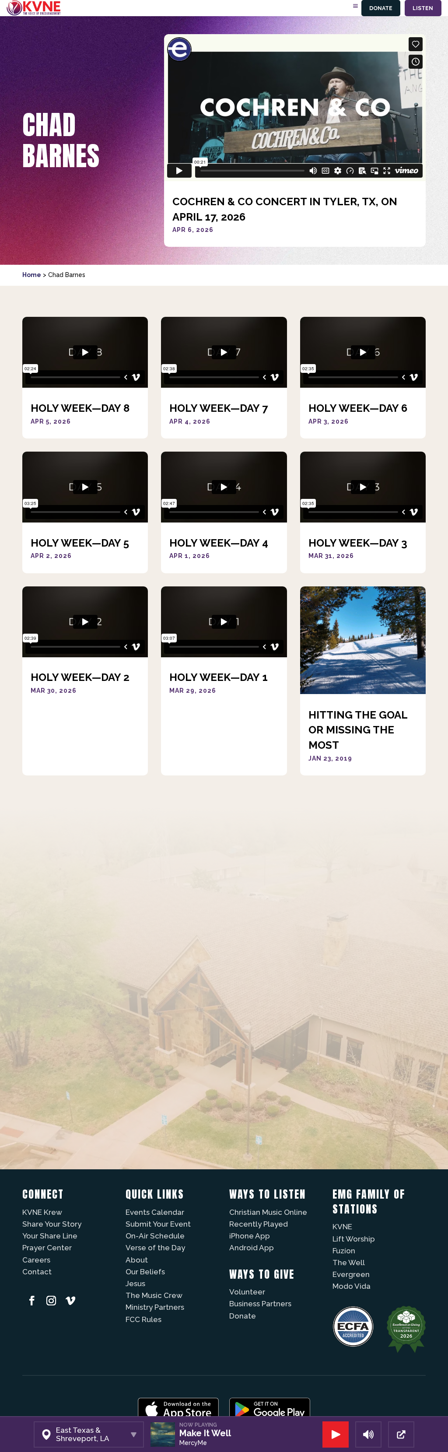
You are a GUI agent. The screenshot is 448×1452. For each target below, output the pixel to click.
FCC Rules (143, 1319)
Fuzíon (343, 1250)
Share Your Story (51, 1224)
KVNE (342, 1226)
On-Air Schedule (155, 1235)
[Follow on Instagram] (51, 1300)
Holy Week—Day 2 (80, 677)
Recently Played (258, 1224)
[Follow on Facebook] (32, 1300)
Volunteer (247, 1291)
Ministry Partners (155, 1307)
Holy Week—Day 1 (218, 677)
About (137, 1260)
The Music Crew (154, 1295)
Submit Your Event (158, 1224)
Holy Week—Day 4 (218, 543)
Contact (37, 1271)
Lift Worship (353, 1239)
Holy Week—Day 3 (357, 543)
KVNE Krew (42, 1212)
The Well (348, 1262)
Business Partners (260, 1303)
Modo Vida (351, 1286)
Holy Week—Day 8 (80, 408)
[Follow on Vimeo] (70, 1300)
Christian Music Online (268, 1212)
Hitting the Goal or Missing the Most (357, 729)
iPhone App (249, 1235)
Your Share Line (49, 1235)
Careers (36, 1260)
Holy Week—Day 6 (357, 408)
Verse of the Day (155, 1247)
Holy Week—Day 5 (80, 543)
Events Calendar (155, 1212)
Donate (380, 8)
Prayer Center (47, 1247)
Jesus (135, 1283)
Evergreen (351, 1274)
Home (31, 274)
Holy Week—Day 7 (218, 408)
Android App (251, 1247)
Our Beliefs (145, 1271)
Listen (423, 8)
